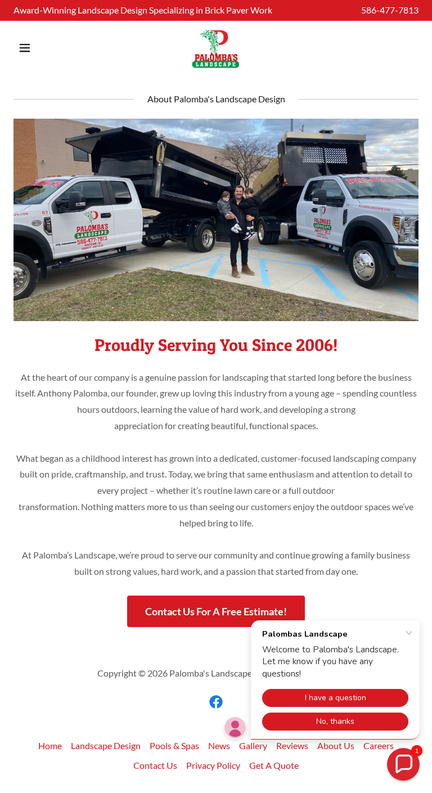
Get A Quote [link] (274, 765)
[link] (216, 47)
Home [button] (50, 745)
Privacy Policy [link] (213, 765)
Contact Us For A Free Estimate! (216, 611)
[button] (44, 48)
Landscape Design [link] (106, 745)
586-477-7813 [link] (389, 9)
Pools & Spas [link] (174, 745)
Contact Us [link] (155, 765)
